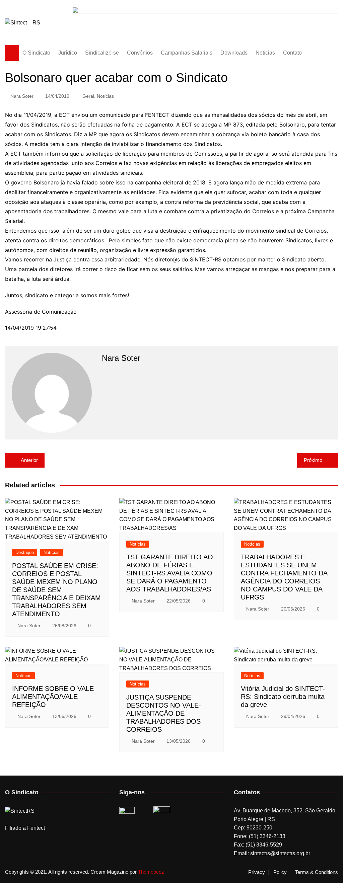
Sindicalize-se (102, 53)
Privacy (256, 872)
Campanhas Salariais (186, 53)
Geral (88, 96)
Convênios (140, 53)
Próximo (313, 460)
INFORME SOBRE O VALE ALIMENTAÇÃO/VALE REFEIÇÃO (53, 696)
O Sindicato (36, 53)
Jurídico (67, 53)
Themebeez (151, 872)
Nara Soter (21, 96)
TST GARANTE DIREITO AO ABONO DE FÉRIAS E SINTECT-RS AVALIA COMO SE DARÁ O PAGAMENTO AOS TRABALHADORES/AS (169, 573)
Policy (280, 872)
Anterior (29, 460)
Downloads (234, 53)
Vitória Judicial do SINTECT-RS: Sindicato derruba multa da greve (283, 696)
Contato (292, 53)
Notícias (265, 53)
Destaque (24, 552)
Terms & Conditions (316, 872)
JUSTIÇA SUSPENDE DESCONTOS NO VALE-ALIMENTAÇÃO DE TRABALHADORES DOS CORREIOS (163, 713)
